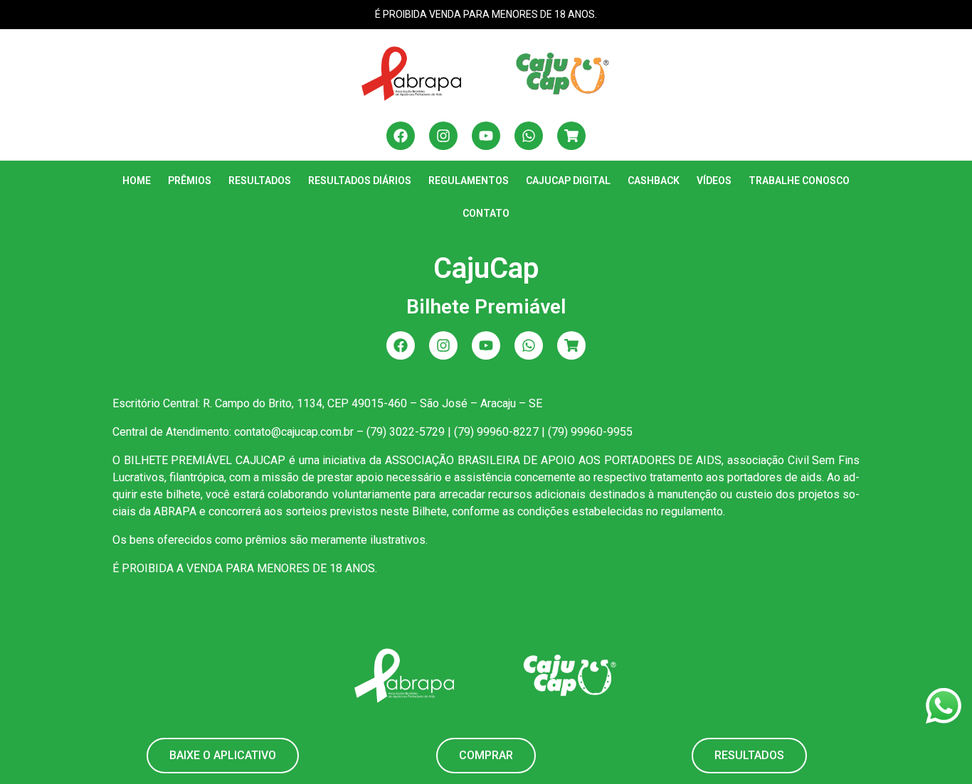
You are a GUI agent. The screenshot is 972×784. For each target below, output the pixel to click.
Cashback (654, 180)
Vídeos (714, 180)
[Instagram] (443, 136)
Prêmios (189, 180)
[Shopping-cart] (571, 136)
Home (136, 180)
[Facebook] (400, 136)
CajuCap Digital (568, 180)
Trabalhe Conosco (799, 180)
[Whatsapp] (528, 136)
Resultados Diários (359, 180)
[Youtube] (486, 136)
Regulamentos (468, 180)
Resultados (259, 180)
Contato (486, 213)
